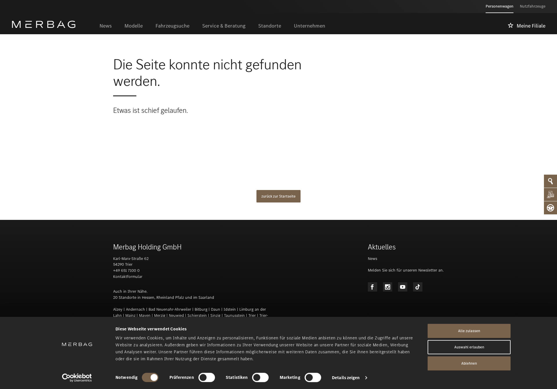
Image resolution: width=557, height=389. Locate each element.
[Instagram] (387, 287)
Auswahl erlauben (469, 347)
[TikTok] (417, 287)
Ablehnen (469, 363)
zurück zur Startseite (278, 196)
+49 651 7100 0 (126, 270)
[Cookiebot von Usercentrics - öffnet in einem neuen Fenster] (77, 377)
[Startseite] (52, 24)
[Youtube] (402, 287)
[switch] (206, 377)
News (372, 258)
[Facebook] (372, 287)
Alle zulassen (469, 330)
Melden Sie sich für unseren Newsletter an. (406, 270)
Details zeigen (346, 378)
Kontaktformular (127, 276)
